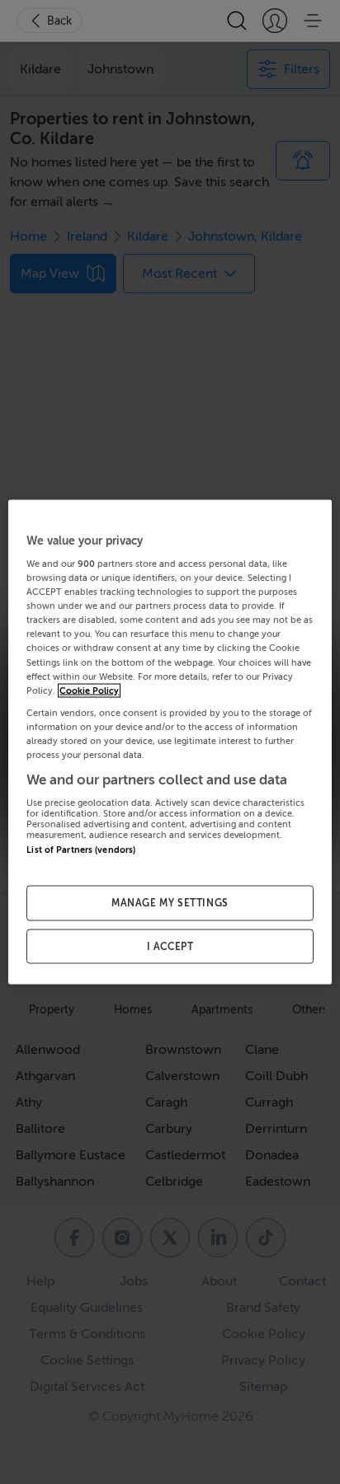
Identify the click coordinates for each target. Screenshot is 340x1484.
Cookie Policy (89, 690)
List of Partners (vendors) (80, 850)
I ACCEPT (170, 946)
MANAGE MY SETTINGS (170, 902)
